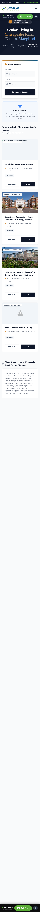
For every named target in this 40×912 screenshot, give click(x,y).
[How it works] (36, 16)
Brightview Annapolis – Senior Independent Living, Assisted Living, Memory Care (19, 219)
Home (4, 46)
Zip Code (8, 69)
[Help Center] (35, 908)
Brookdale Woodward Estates (19, 164)
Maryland (20, 46)
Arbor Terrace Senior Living (18, 327)
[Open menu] (36, 8)
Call (29, 184)
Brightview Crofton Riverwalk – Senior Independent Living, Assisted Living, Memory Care (20, 275)
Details (13, 184)
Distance (8, 80)
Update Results (21, 92)
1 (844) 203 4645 (32, 2)
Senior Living (11, 46)
